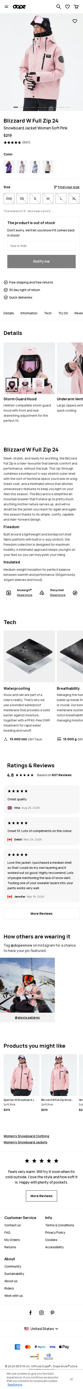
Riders (9, 1288)
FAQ (7, 1232)
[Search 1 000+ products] (58, 6)
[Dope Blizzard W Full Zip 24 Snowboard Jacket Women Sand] (47, 166)
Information (29, 313)
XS (22, 198)
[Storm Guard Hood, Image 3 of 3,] (38, 385)
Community (12, 1266)
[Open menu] (6, 6)
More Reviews (41, 913)
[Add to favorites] (75, 21)
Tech (48, 313)
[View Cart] (76, 6)
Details (9, 313)
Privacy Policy (55, 1232)
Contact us (12, 1225)
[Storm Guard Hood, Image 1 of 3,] (12, 385)
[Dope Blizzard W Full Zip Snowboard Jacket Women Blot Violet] (35, 166)
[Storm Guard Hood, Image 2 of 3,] (25, 385)
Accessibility (54, 1247)
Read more (24, 595)
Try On (63, 313)
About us (10, 1281)
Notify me (41, 261)
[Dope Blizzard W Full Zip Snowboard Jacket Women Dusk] (9, 166)
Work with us (13, 1295)
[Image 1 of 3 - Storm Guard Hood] (29, 368)
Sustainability (14, 1274)
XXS (9, 198)
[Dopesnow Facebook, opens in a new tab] (30, 1313)
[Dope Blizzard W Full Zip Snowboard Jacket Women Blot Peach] (22, 166)
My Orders (12, 1240)
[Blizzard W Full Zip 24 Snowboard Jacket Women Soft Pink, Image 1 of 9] (41, 62)
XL (74, 198)
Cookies (51, 1240)
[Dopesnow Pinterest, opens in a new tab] (52, 1313)
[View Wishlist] (67, 6)
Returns (10, 1247)
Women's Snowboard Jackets (25, 1142)
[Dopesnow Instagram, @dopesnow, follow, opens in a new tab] (41, 1313)
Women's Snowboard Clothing (26, 1136)
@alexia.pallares (27, 1017)
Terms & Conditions (59, 1225)
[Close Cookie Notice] (71, 1379)
